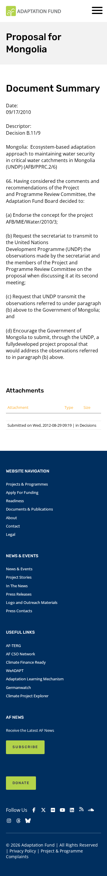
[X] (43, 810)
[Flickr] (53, 810)
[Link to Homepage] (33, 11)
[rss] (81, 810)
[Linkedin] (72, 810)
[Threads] (18, 820)
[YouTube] (62, 810)
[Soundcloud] (91, 810)
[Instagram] (9, 820)
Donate (20, 783)
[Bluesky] (28, 820)
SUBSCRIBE (25, 747)
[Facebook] (34, 810)
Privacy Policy (23, 851)
